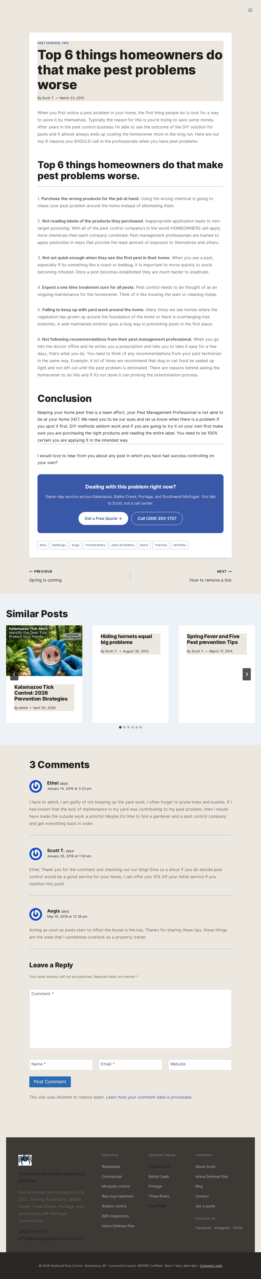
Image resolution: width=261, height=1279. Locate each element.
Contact (202, 1196)
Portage (155, 1186)
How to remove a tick (211, 576)
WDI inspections (115, 1216)
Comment (42, 993)
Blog (199, 1186)
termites (179, 545)
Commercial (112, 1176)
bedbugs (59, 545)
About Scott (205, 1166)
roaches (161, 545)
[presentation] (44, 650)
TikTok (238, 1228)
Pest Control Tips (53, 43)
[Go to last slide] (14, 674)
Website (178, 1063)
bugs (76, 545)
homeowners (96, 545)
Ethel (53, 783)
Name (38, 1063)
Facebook (203, 1228)
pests (144, 545)
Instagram (222, 1228)
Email (108, 1063)
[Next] (247, 674)
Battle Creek (159, 1176)
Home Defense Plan (118, 1226)
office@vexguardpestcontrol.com (50, 1238)
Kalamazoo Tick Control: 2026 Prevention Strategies (41, 693)
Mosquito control (116, 1186)
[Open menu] (250, 10)
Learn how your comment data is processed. (149, 1097)
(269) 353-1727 (33, 1231)
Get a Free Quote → (103, 518)
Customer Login (211, 1266)
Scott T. (48, 98)
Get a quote (205, 1206)
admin (23, 708)
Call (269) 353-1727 (157, 518)
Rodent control (114, 1206)
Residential (111, 1166)
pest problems (123, 545)
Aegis (53, 911)
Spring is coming (45, 576)
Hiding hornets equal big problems (126, 639)
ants (43, 545)
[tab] (120, 727)
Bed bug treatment (118, 1196)
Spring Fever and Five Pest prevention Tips (213, 639)
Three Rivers (159, 1196)
